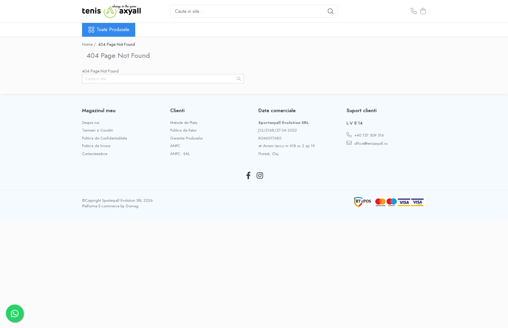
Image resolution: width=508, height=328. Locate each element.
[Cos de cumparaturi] (423, 11)
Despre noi (90, 122)
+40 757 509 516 (368, 135)
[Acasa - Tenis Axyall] (111, 11)
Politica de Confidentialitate (104, 138)
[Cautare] (331, 11)
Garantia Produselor (186, 138)
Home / (89, 44)
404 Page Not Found (116, 44)
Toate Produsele (113, 29)
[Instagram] (260, 176)
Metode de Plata (183, 122)
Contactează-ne (94, 154)
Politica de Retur (183, 130)
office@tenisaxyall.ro (370, 143)
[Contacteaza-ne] (414, 11)
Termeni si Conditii (97, 130)
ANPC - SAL (180, 154)
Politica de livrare (96, 146)
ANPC (175, 146)
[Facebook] (248, 176)
